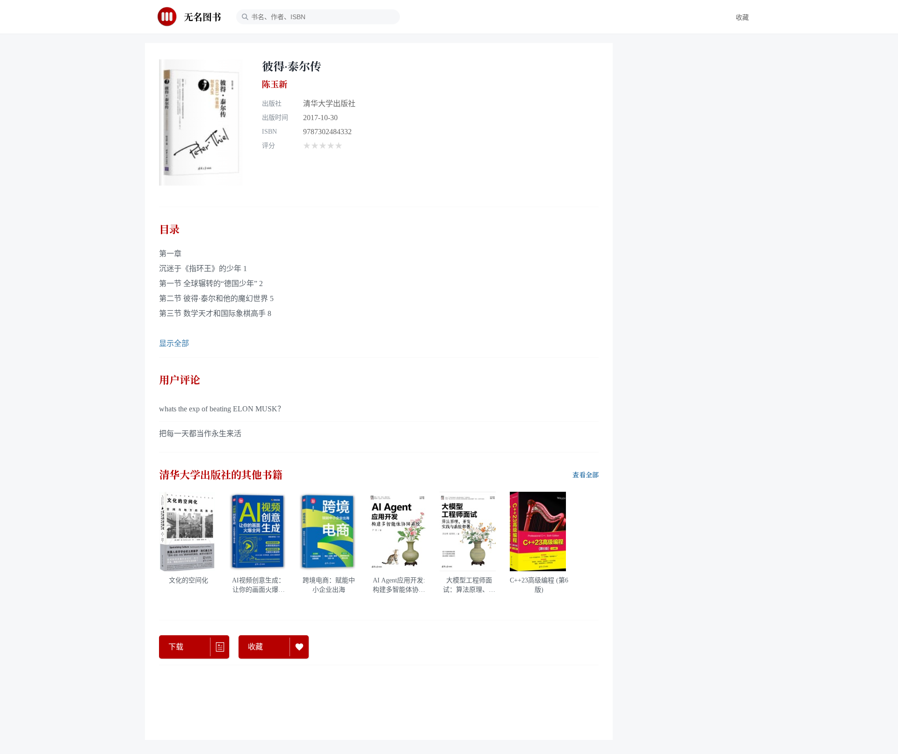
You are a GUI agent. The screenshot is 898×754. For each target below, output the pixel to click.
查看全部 (585, 475)
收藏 (742, 17)
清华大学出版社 (329, 104)
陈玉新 (274, 84)
